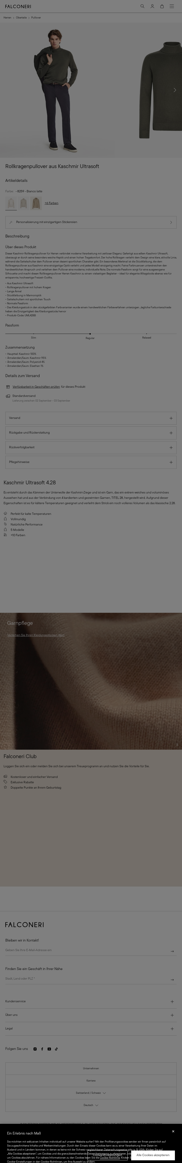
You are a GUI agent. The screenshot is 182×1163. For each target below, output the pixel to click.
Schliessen (173, 1133)
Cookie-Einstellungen (107, 1155)
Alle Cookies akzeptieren (153, 1155)
